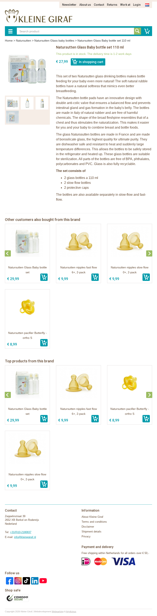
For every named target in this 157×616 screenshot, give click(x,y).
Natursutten (23, 40)
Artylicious (71, 611)
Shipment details (91, 531)
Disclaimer (88, 526)
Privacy (86, 536)
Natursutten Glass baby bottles (54, 40)
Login (137, 4)
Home (9, 40)
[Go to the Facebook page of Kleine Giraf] (9, 580)
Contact (99, 4)
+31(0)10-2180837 (20, 532)
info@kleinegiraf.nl (25, 537)
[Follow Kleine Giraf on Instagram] (17, 580)
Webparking (58, 611)
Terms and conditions (94, 521)
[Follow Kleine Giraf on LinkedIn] (34, 580)
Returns (112, 4)
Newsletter (69, 4)
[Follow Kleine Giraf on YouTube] (42, 580)
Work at (125, 4)
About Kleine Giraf (92, 516)
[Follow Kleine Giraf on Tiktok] (26, 580)
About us (85, 4)
